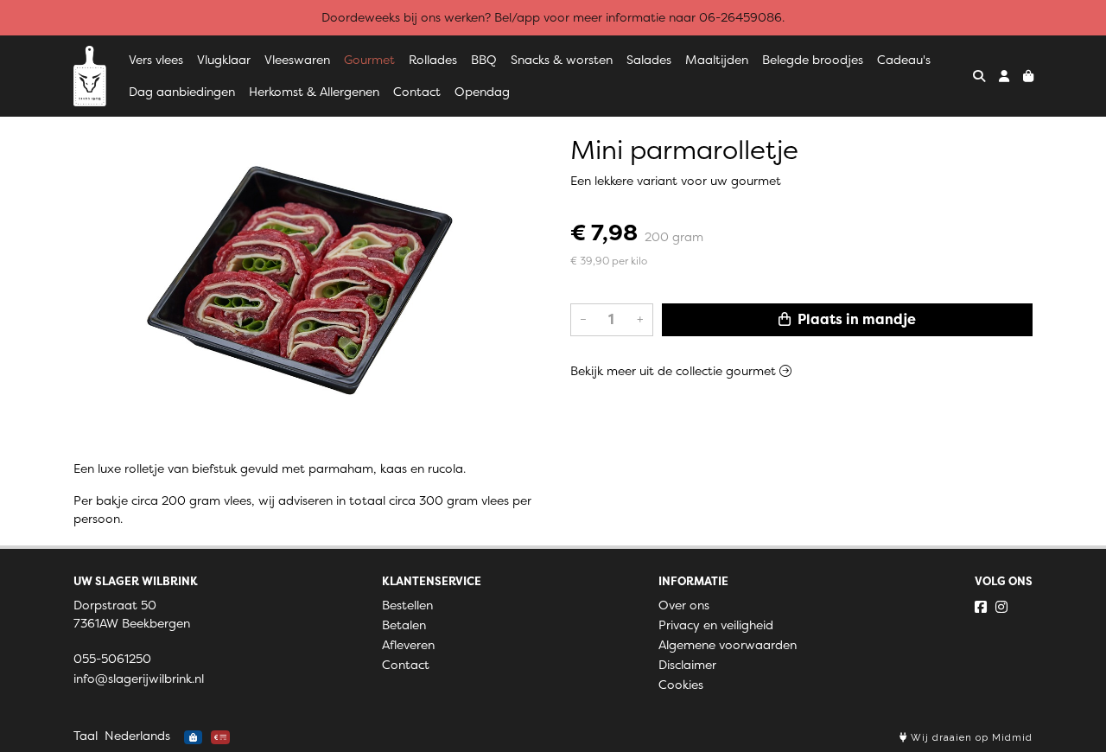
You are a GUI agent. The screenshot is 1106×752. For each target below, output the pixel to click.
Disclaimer (687, 664)
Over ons (683, 605)
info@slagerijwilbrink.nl (138, 678)
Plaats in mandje (855, 319)
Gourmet (369, 59)
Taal (85, 735)
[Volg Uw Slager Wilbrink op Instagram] (1001, 606)
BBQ (484, 59)
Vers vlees (156, 59)
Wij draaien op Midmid (970, 737)
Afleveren (408, 645)
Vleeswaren (297, 59)
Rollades (433, 59)
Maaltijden (716, 59)
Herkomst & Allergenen (314, 91)
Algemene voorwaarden (727, 645)
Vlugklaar (224, 59)
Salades (648, 59)
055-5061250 (112, 658)
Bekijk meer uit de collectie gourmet (674, 371)
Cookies (680, 684)
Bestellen (407, 605)
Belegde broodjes (812, 59)
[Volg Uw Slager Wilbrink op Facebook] (981, 606)
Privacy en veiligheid (715, 625)
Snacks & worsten (562, 59)
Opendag (482, 91)
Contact (417, 91)
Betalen (404, 625)
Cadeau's (904, 59)
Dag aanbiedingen (182, 91)
